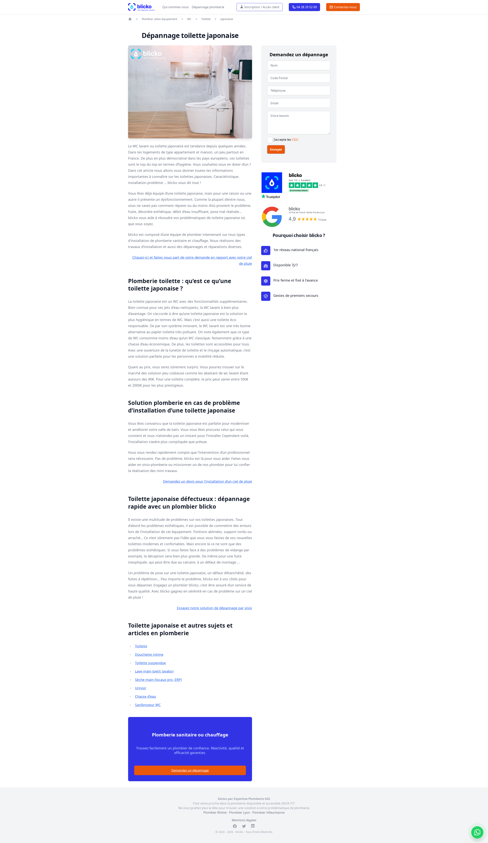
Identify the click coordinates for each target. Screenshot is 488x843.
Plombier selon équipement (159, 19)
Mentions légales (244, 820)
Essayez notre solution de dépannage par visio (214, 608)
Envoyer (276, 149)
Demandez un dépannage (190, 770)
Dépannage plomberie (208, 7)
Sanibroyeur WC (148, 704)
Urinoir (140, 688)
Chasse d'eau (145, 696)
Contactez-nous (344, 7)
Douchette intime (149, 654)
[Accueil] (130, 19)
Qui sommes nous (175, 7)
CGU (295, 139)
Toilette (206, 19)
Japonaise (227, 19)
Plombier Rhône (215, 812)
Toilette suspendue (150, 663)
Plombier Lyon (239, 812)
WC (189, 19)
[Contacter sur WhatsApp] (477, 832)
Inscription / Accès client (261, 7)
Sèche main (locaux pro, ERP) (158, 679)
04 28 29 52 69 (306, 7)
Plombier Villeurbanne (268, 812)
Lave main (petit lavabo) (154, 671)
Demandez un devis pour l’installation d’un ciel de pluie (207, 481)
